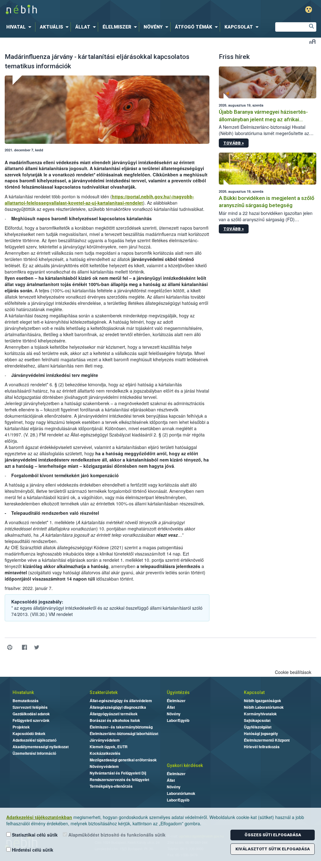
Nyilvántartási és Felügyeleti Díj (118, 773)
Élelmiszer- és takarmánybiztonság (121, 727)
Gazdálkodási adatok (31, 714)
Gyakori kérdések (185, 765)
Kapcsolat (254, 692)
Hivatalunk (23, 692)
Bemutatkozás (26, 700)
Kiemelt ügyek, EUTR (109, 746)
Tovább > (234, 143)
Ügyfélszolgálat (257, 727)
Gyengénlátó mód (308, 9)
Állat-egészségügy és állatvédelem (121, 700)
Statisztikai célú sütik (34, 835)
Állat (171, 707)
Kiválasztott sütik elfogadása (272, 849)
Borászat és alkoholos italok (115, 720)
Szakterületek (104, 692)
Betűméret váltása (312, 41)
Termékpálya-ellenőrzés (111, 786)
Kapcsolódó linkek (29, 733)
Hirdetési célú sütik (32, 850)
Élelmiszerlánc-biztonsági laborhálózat (124, 733)
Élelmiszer (176, 700)
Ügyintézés (178, 692)
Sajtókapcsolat (257, 720)
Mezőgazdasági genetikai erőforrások (123, 760)
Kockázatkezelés (105, 753)
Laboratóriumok (181, 793)
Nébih (95, 10)
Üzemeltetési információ (34, 753)
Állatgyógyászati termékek (114, 714)
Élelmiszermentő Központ (267, 740)
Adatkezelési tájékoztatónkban (39, 817)
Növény (174, 714)
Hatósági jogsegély (261, 733)
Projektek (21, 727)
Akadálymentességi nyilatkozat (41, 746)
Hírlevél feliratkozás (262, 746)
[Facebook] (24, 647)
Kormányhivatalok (260, 714)
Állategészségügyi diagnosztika (118, 707)
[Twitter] (36, 647)
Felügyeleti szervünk (31, 720)
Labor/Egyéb (178, 720)
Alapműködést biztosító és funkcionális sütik (116, 835)
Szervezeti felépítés (30, 707)
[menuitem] (20, 27)
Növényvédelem (104, 766)
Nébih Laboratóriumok (264, 707)
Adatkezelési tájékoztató (34, 740)
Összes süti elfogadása (273, 834)
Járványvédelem (105, 740)
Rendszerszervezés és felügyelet (119, 779)
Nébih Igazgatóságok (262, 700)
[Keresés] (311, 27)
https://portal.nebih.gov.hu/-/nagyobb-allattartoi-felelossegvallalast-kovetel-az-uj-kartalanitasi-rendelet (99, 199)
